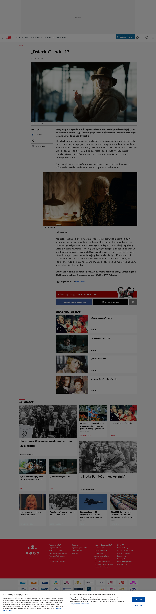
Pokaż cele (138, 605)
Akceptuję (139, 599)
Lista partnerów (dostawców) (79, 604)
